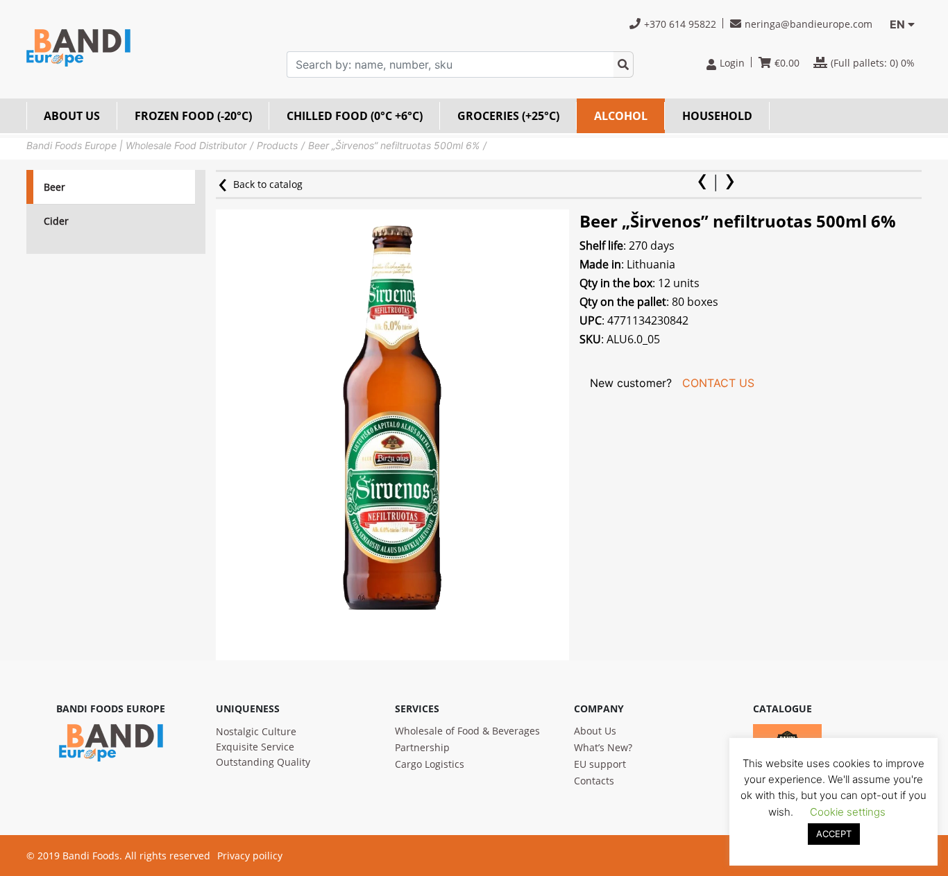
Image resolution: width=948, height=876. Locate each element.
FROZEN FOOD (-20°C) (193, 115)
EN (897, 24)
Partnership (422, 747)
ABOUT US (72, 115)
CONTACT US (718, 383)
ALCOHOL (620, 115)
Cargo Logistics (429, 764)
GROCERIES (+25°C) (508, 115)
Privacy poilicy (249, 855)
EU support (600, 764)
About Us (595, 730)
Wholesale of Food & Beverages (467, 730)
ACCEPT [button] (834, 833)
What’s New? (603, 747)
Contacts (594, 780)
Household (717, 115)
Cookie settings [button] (848, 811)
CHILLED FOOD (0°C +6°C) (355, 115)
